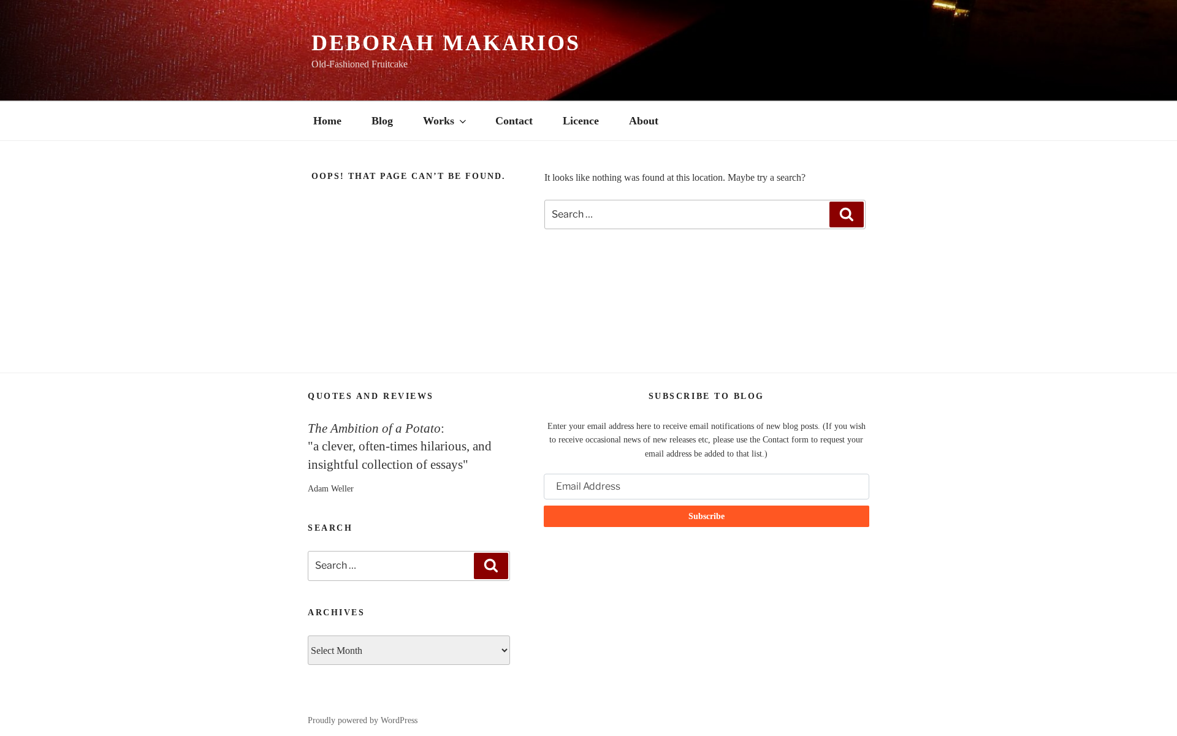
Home (327, 121)
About (643, 121)
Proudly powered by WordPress (362, 720)
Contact (514, 121)
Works (438, 121)
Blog (382, 121)
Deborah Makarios (446, 43)
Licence (581, 121)
